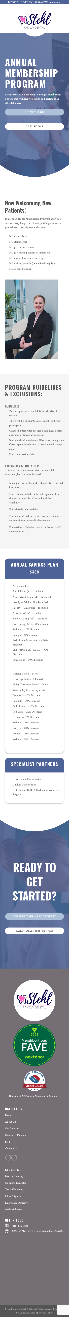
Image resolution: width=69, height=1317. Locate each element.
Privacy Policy (45, 1312)
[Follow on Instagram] (14, 1157)
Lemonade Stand (28, 1312)
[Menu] (7, 10)
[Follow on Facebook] (8, 1157)
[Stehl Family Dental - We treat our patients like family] (34, 21)
